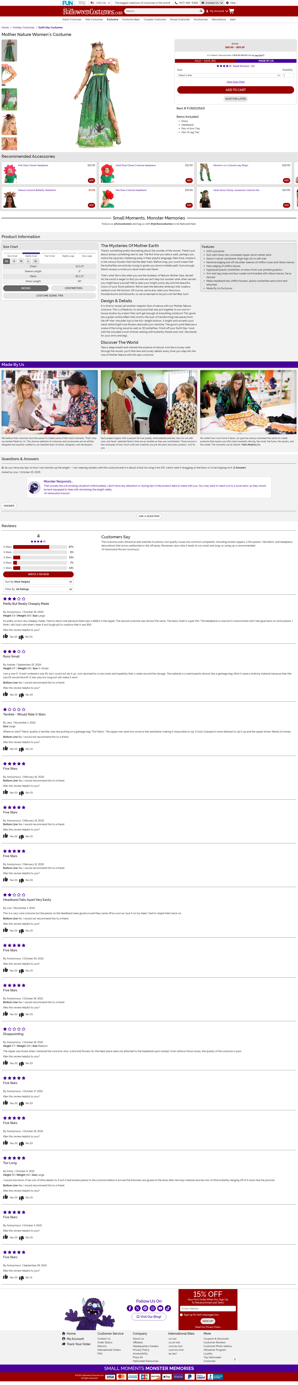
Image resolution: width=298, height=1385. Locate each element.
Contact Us (212, 2)
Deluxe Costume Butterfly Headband (37, 190)
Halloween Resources (145, 1361)
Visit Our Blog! (150, 1317)
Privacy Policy (141, 1349)
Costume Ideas (131, 19)
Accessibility (140, 1353)
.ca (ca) (172, 1338)
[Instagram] (153, 1308)
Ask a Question (149, 516)
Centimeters (73, 288)
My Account (75, 1339)
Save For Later (236, 98)
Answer (8, 505)
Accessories (201, 19)
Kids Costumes (94, 19)
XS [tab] (6, 261)
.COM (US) (101, 3)
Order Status (104, 1342)
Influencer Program (215, 1349)
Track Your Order (79, 1344)
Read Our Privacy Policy (208, 1327)
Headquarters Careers (146, 1346)
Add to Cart (236, 90)
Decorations (219, 19)
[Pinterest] (145, 1308)
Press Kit (138, 1357)
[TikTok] (168, 1308)
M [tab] (21, 261)
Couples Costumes (155, 19)
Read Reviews (241, 66)
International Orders (109, 1349)
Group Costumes (180, 19)
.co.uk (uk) (174, 1342)
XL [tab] (35, 261)
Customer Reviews (215, 1342)
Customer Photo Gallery (218, 1346)
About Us (138, 1338)
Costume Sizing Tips (49, 295)
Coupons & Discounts (216, 1338)
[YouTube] (160, 1308)
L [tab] (28, 261)
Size (179, 69)
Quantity (287, 69)
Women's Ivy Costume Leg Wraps (230, 165)
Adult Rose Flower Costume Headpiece (136, 165)
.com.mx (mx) (176, 1349)
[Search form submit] (201, 11)
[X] (137, 1308)
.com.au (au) (175, 1346)
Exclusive (112, 19)
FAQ (99, 1353)
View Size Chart (236, 81)
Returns (102, 1346)
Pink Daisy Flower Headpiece (33, 165)
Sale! (233, 19)
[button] (217, 11)
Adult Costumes (71, 19)
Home (71, 1333)
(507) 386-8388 (188, 2)
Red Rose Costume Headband (131, 190)
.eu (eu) (172, 1353)
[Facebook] (130, 1308)
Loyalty (208, 1353)
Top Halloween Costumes (212, 1359)
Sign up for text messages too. (201, 1314)
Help (233, 2)
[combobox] (161, 11)
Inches (25, 288)
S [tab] (14, 261)
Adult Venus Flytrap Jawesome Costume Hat (236, 190)
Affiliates (138, 1342)
